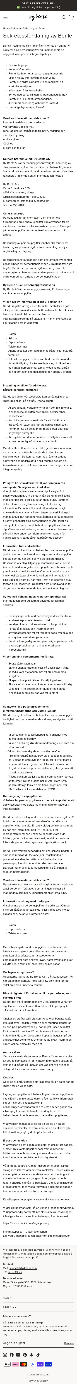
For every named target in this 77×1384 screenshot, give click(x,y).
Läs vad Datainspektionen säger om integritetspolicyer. (36, 1235)
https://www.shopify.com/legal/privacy (26, 1223)
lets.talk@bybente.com (23, 1268)
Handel (9, 1298)
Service (10, 1307)
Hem (6, 28)
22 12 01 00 (15, 1272)
